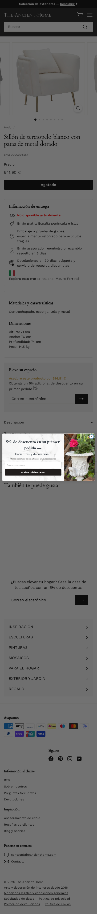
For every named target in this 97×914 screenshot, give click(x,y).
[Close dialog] (91, 436)
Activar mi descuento (33, 472)
